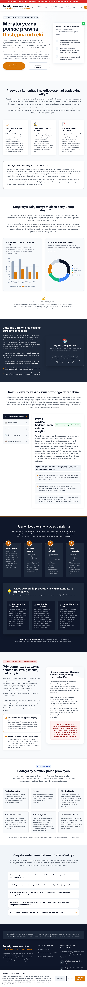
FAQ (81, 7)
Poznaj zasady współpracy (38, 66)
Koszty (47, 7)
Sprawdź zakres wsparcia (13, 66)
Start (33, 7)
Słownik (75, 7)
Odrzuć (70, 978)
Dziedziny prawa (54, 7)
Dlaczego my (39, 7)
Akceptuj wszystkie (80, 978)
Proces (61, 7)
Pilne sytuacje (68, 7)
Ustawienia (60, 978)
